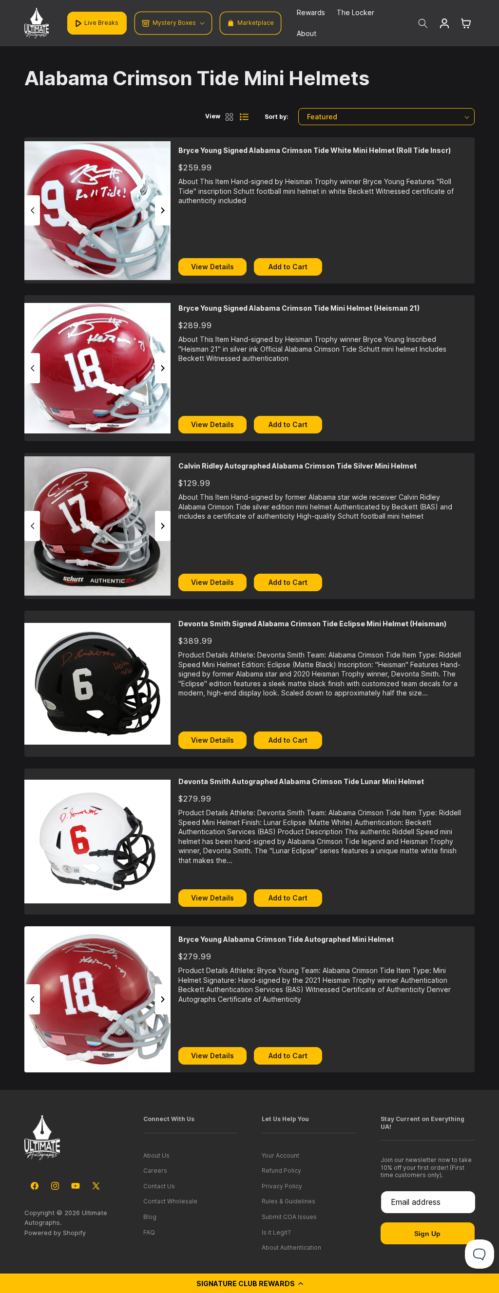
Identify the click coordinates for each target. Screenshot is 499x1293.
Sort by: (276, 116)
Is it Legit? (276, 1232)
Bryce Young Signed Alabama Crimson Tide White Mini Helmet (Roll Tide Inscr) (314, 150)
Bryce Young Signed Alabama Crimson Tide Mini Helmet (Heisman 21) (299, 308)
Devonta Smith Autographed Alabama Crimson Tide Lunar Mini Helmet (301, 781)
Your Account (280, 1155)
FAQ (149, 1232)
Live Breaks (101, 22)
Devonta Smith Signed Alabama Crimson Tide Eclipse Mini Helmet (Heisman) (312, 623)
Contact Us (159, 1186)
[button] (249, 1283)
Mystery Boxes (174, 22)
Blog (149, 1216)
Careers (155, 1170)
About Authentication (291, 1247)
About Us (156, 1155)
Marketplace (255, 22)
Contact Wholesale (170, 1201)
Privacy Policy (282, 1186)
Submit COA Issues (289, 1216)
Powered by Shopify (55, 1233)
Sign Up (427, 1233)
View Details (212, 266)
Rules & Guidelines (288, 1201)
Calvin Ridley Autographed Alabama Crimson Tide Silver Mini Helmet (297, 466)
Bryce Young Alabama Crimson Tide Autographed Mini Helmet (286, 939)
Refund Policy (281, 1170)
